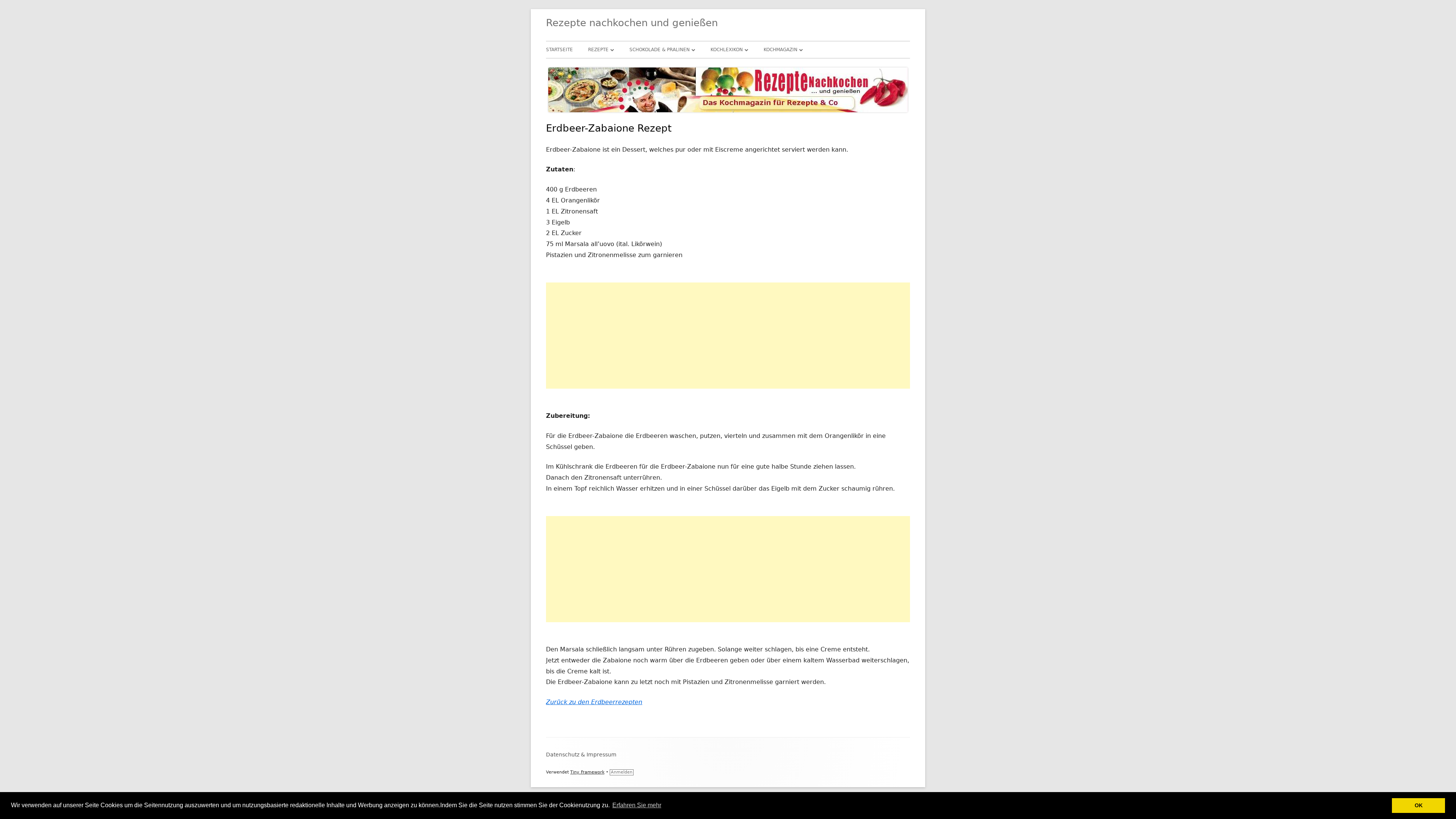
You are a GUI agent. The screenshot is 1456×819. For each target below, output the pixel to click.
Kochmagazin (780, 49)
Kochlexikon (727, 49)
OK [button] (1419, 805)
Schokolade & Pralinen (659, 49)
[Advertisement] (728, 335)
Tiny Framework (587, 772)
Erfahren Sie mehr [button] (636, 805)
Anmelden (621, 772)
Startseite (559, 49)
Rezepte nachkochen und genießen (632, 22)
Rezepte (598, 49)
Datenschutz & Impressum (581, 755)
